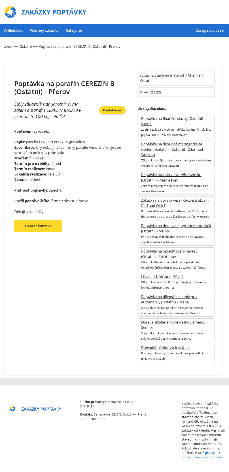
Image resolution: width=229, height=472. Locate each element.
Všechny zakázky (44, 30)
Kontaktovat (112, 110)
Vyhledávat (13, 30)
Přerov (155, 92)
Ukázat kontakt (38, 225)
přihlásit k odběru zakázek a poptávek (202, 455)
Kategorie (74, 30)
